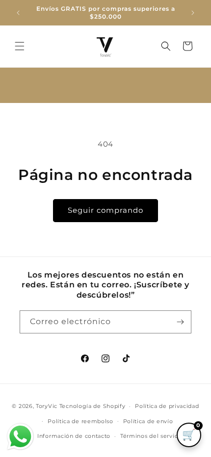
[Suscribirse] (180, 321)
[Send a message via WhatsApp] (20, 436)
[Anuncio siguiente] (193, 13)
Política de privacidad (167, 406)
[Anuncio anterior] (18, 13)
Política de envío (148, 421)
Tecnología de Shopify (92, 406)
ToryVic (46, 406)
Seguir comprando (105, 210)
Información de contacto (73, 435)
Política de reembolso (80, 421)
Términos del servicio (152, 435)
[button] (19, 46)
